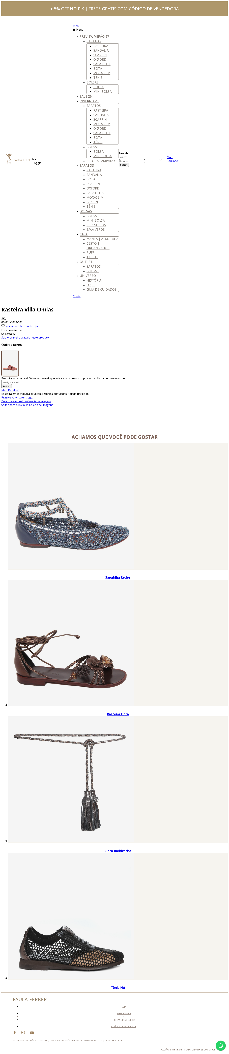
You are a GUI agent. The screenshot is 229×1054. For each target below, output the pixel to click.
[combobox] (132, 161)
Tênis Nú (118, 987)
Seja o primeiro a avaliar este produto (25, 337)
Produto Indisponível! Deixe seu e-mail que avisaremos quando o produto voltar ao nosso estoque (63, 378)
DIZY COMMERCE (206, 1049)
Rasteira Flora (118, 714)
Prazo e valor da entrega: (17, 397)
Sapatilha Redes (117, 577)
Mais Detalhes (10, 390)
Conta (76, 296)
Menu (76, 26)
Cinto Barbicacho (118, 851)
